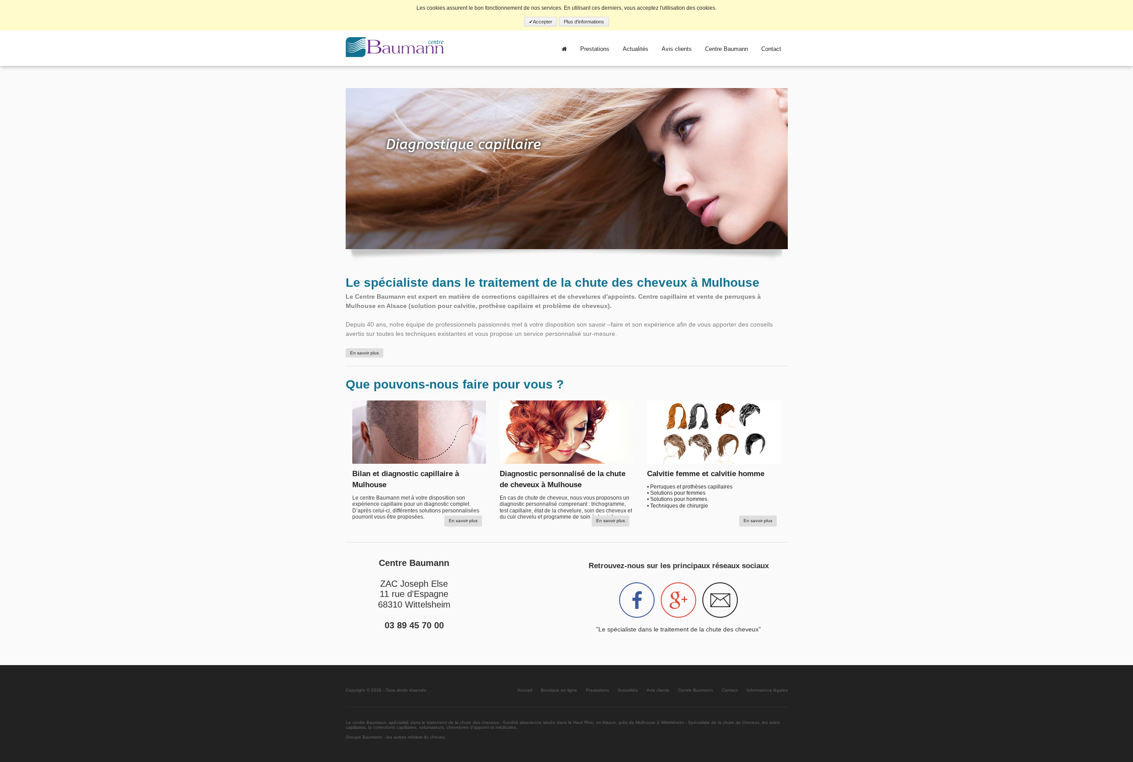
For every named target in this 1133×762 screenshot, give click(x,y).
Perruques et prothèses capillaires (691, 487)
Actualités (635, 49)
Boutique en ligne (559, 690)
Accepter (542, 21)
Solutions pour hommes (678, 499)
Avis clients (677, 49)
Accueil (524, 690)
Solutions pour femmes (677, 493)
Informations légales (767, 690)
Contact (771, 49)
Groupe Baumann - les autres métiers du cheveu (395, 737)
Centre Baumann (726, 49)
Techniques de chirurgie (679, 506)
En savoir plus (364, 352)
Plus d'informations (584, 21)
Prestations (594, 49)
